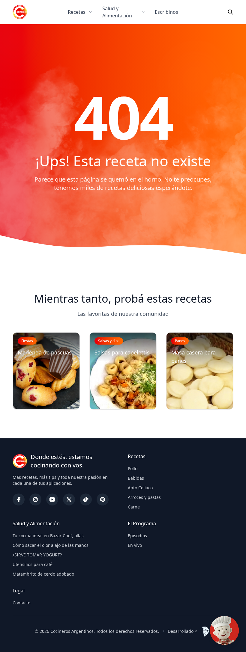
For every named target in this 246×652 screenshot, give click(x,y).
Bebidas (136, 478)
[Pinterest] (103, 499)
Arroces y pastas (144, 497)
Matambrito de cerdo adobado (43, 574)
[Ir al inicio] (20, 12)
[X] (69, 499)
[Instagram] (35, 499)
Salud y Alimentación (117, 12)
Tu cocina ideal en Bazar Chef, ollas (48, 535)
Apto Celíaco (140, 487)
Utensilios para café (32, 564)
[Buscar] (230, 12)
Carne (134, 507)
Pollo (132, 468)
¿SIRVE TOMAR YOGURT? (37, 555)
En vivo (135, 545)
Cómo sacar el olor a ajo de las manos (50, 545)
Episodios (137, 535)
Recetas (77, 12)
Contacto (21, 603)
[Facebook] (19, 499)
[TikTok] (86, 499)
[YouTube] (52, 499)
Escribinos (166, 12)
